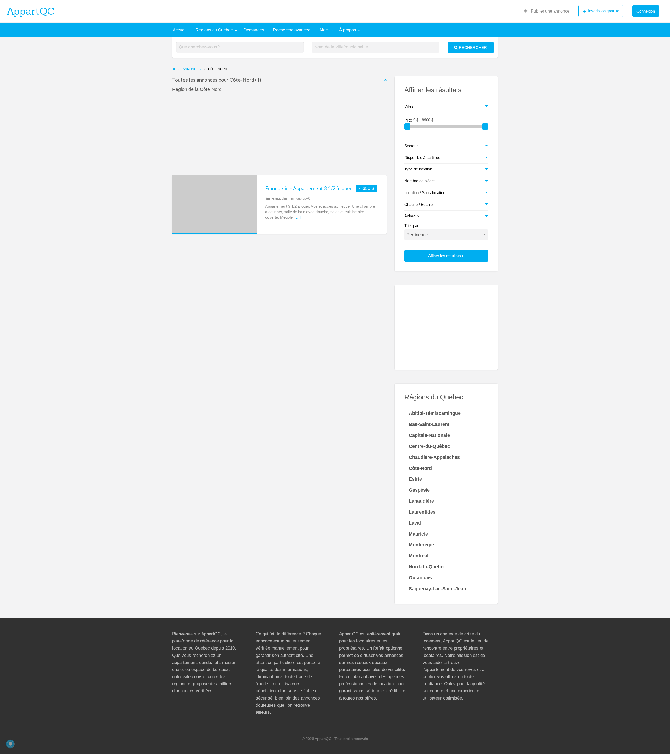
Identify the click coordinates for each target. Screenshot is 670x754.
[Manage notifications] (10, 744)
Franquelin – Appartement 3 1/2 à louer (308, 188)
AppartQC (30, 11)
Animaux (412, 216)
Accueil (180, 30)
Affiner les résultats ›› (446, 256)
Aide (323, 30)
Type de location (418, 169)
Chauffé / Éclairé (418, 204)
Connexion (645, 11)
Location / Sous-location (424, 193)
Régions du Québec (214, 30)
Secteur (411, 146)
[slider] (407, 126)
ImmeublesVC (300, 198)
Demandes (254, 30)
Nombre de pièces (420, 181)
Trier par (411, 226)
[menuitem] (547, 11)
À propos (347, 30)
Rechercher (472, 47)
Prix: (408, 120)
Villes (409, 106)
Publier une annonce (550, 11)
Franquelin (279, 198)
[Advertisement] (279, 136)
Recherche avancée (291, 30)
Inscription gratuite (603, 11)
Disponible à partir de (422, 158)
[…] (298, 217)
